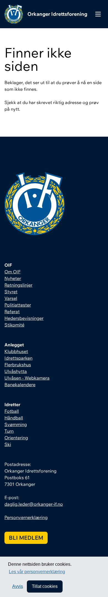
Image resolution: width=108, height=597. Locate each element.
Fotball (11, 411)
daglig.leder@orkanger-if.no (33, 504)
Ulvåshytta (15, 371)
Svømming (15, 424)
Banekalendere (19, 384)
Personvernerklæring (26, 517)
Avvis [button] (17, 586)
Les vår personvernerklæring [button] (37, 571)
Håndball (13, 418)
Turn (9, 431)
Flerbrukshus (17, 364)
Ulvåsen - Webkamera (27, 378)
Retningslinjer (18, 285)
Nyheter (12, 278)
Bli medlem (26, 537)
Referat (12, 311)
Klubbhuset (16, 351)
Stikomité (14, 325)
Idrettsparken (18, 358)
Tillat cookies (45, 586)
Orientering (16, 437)
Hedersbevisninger (23, 318)
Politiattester (17, 305)
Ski (7, 444)
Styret (10, 291)
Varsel (10, 298)
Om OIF (12, 271)
